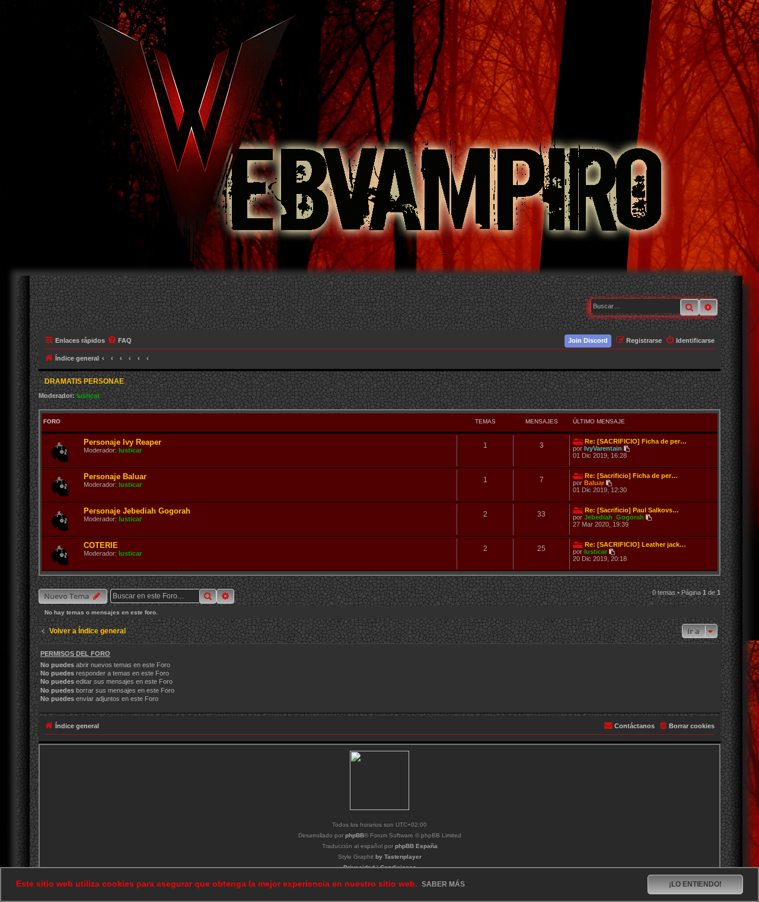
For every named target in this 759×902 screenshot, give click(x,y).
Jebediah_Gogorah (614, 517)
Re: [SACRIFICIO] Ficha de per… (636, 441)
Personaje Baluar (115, 476)
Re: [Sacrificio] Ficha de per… (631, 475)
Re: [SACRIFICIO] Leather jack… (635, 544)
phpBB (354, 835)
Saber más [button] (443, 884)
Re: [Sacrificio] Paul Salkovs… (632, 510)
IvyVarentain (603, 448)
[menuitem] (120, 340)
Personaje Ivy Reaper (122, 442)
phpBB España (416, 846)
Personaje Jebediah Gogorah (137, 510)
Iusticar (88, 395)
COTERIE (101, 545)
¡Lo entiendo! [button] (695, 884)
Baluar (594, 482)
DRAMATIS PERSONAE (84, 381)
